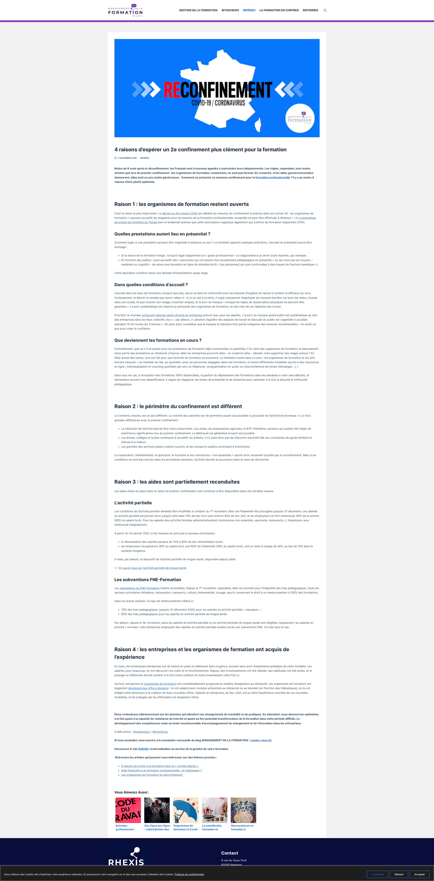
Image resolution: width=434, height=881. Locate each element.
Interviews (230, 10)
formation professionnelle (272, 177)
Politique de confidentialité (189, 874)
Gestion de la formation (198, 10)
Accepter (420, 874)
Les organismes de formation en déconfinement (152, 775)
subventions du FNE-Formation (139, 588)
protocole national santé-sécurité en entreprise (172, 315)
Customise (377, 874)
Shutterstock (141, 731)
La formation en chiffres (279, 10)
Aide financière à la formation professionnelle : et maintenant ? (161, 770)
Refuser (399, 874)
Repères (249, 10)
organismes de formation (160, 683)
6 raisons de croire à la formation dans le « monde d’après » (160, 766)
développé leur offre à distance (148, 688)
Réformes (310, 10)
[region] (217, 873)
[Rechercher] (325, 10)
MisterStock (160, 731)
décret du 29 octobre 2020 (179, 213)
